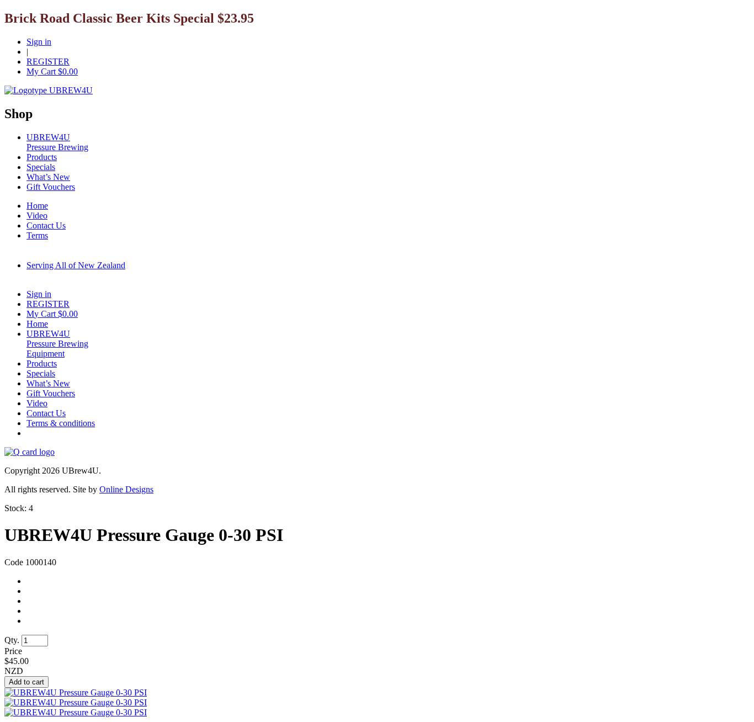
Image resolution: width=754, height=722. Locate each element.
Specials (40, 167)
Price (13, 651)
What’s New (48, 177)
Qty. (11, 640)
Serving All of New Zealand (75, 265)
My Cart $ (52, 71)
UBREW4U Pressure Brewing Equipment (57, 343)
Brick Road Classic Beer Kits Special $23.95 (129, 18)
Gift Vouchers (50, 187)
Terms (37, 235)
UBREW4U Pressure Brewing (57, 142)
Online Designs (126, 489)
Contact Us (46, 225)
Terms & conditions (60, 423)
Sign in (38, 41)
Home (37, 205)
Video (36, 215)
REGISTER (48, 61)
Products (41, 157)
